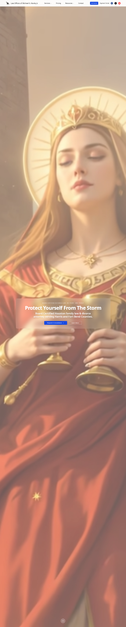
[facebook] (112, 3)
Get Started (94, 3)
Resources (68, 3)
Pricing (58, 3)
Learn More (75, 323)
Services (47, 3)
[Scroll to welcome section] (63, 621)
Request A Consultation (54, 323)
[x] (115, 3)
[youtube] (119, 3)
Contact (81, 3)
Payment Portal (104, 3)
